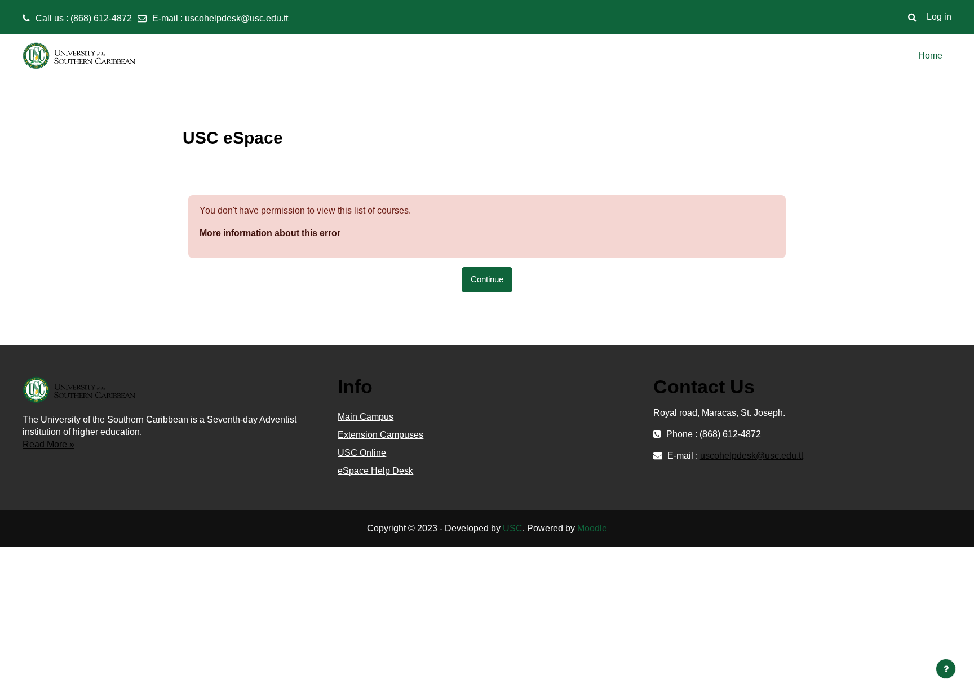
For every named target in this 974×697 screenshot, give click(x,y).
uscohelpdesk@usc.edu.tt (236, 18)
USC (513, 528)
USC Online (362, 453)
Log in (939, 16)
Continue (487, 279)
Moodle (592, 528)
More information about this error (270, 233)
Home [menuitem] (930, 55)
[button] (912, 17)
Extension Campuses (380, 434)
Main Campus (365, 416)
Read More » (48, 444)
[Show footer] (946, 669)
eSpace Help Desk (375, 471)
